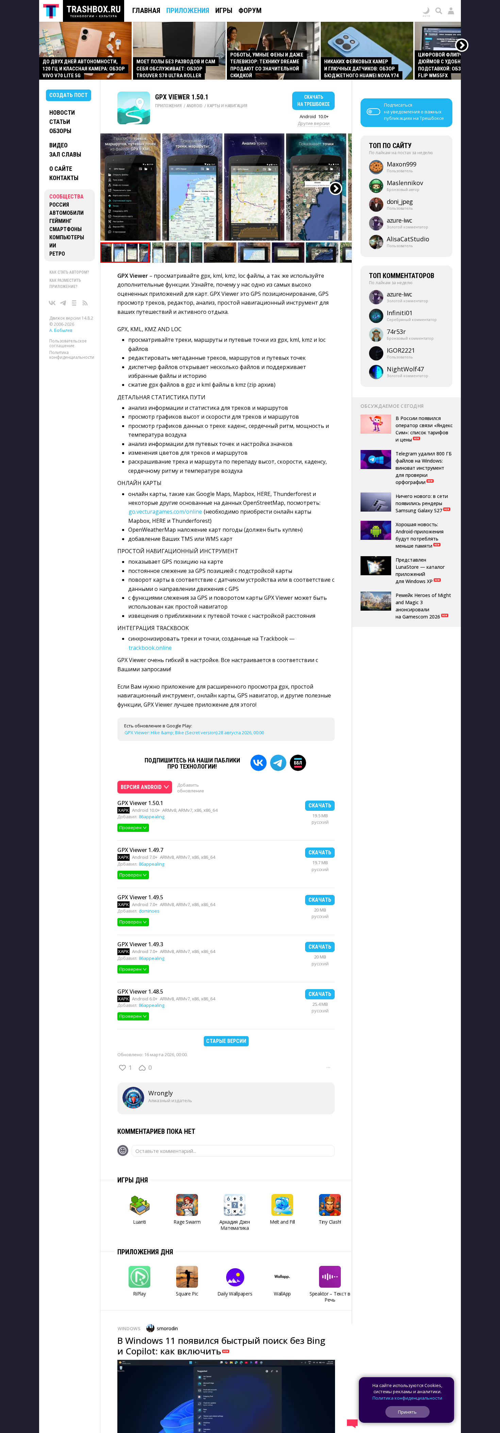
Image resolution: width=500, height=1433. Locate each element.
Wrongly (160, 1093)
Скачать (320, 805)
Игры (223, 10)
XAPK (123, 810)
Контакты (64, 177)
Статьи (59, 121)
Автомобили (66, 213)
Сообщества (66, 196)
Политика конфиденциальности (71, 355)
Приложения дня (145, 1252)
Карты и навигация (227, 105)
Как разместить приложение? (65, 283)
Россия (59, 205)
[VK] (258, 763)
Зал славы (65, 154)
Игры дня (132, 1180)
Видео (58, 145)
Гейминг (60, 221)
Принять (407, 1412)
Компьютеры (66, 237)
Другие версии (314, 123)
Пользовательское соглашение (68, 343)
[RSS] (85, 302)
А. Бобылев (60, 330)
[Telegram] (278, 763)
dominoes (149, 911)
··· (328, 1067)
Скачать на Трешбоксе (313, 100)
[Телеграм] (63, 302)
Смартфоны (65, 229)
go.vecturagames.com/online (165, 511)
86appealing (151, 817)
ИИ (52, 245)
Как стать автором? (69, 272)
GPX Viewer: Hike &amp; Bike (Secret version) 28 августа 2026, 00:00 (194, 732)
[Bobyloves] (298, 763)
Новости (62, 112)
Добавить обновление (190, 788)
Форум (250, 10)
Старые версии (226, 1041)
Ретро (57, 254)
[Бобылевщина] (74, 302)
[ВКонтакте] (52, 302)
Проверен (130, 827)
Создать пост (68, 95)
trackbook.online (150, 647)
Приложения (187, 10)
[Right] (462, 45)
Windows (129, 1328)
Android (194, 105)
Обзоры (60, 130)
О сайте (60, 168)
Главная (146, 10)
